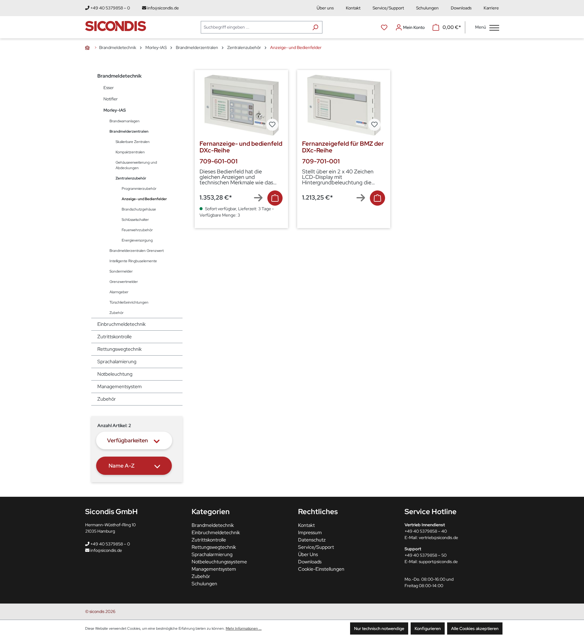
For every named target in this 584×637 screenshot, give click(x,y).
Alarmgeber (118, 292)
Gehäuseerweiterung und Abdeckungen (136, 165)
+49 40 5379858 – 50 (426, 555)
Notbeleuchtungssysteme (219, 562)
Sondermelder (121, 271)
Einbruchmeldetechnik (121, 324)
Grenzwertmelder (123, 281)
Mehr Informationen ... (244, 628)
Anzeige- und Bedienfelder (144, 199)
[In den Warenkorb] (275, 198)
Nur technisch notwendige (379, 628)
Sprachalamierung (116, 361)
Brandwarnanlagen (124, 121)
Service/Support (388, 8)
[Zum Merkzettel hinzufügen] (272, 125)
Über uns (325, 8)
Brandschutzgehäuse (139, 209)
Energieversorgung (137, 240)
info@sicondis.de (162, 8)
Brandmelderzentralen (128, 131)
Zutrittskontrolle (114, 336)
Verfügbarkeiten (127, 440)
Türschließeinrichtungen (128, 302)
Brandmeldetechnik (119, 76)
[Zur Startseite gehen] (115, 26)
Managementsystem (119, 386)
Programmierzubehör (139, 188)
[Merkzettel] (384, 27)
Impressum (310, 532)
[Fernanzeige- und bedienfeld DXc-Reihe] (241, 105)
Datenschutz (311, 540)
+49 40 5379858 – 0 (109, 8)
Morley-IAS (114, 110)
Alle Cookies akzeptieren (475, 628)
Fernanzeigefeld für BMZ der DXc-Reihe (343, 147)
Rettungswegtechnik (119, 349)
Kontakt (353, 8)
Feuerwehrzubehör (137, 230)
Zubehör (116, 312)
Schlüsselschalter (135, 219)
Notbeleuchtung (114, 374)
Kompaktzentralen (130, 152)
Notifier (110, 99)
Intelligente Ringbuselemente (133, 261)
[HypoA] (88, 47)
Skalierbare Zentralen (133, 141)
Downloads (461, 8)
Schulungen (427, 8)
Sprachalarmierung (212, 554)
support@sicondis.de (438, 561)
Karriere (491, 8)
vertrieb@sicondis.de (438, 537)
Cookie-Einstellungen (321, 569)
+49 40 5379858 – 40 (426, 531)
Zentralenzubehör (131, 178)
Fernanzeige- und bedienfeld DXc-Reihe (241, 147)
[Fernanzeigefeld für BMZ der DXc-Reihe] (344, 105)
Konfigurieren (428, 628)
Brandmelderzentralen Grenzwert (136, 250)
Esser (108, 87)
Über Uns (308, 554)
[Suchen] (315, 27)
